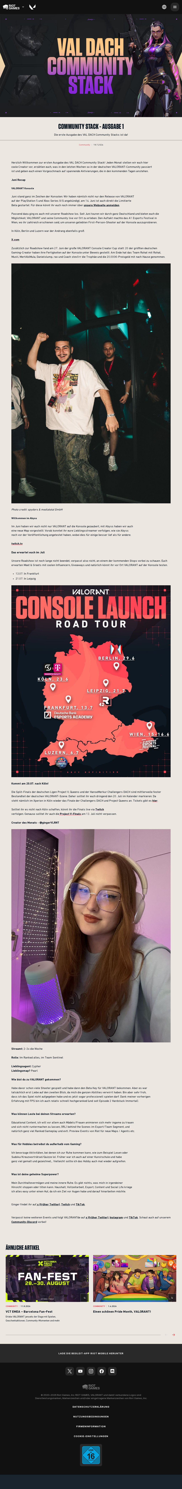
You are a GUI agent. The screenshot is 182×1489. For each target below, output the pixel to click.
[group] (91, 1291)
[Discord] (112, 1371)
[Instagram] (91, 1371)
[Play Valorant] (32, 7)
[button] (84, 145)
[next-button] (173, 1335)
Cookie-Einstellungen (91, 1436)
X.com (15, 239)
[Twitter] (70, 1371)
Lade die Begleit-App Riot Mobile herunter (91, 1353)
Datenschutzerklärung (91, 1406)
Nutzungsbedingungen (91, 1416)
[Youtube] (80, 1371)
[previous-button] (166, 1335)
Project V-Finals (70, 814)
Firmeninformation (91, 1426)
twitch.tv (17, 543)
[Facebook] (102, 1371)
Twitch (99, 809)
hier (154, 800)
